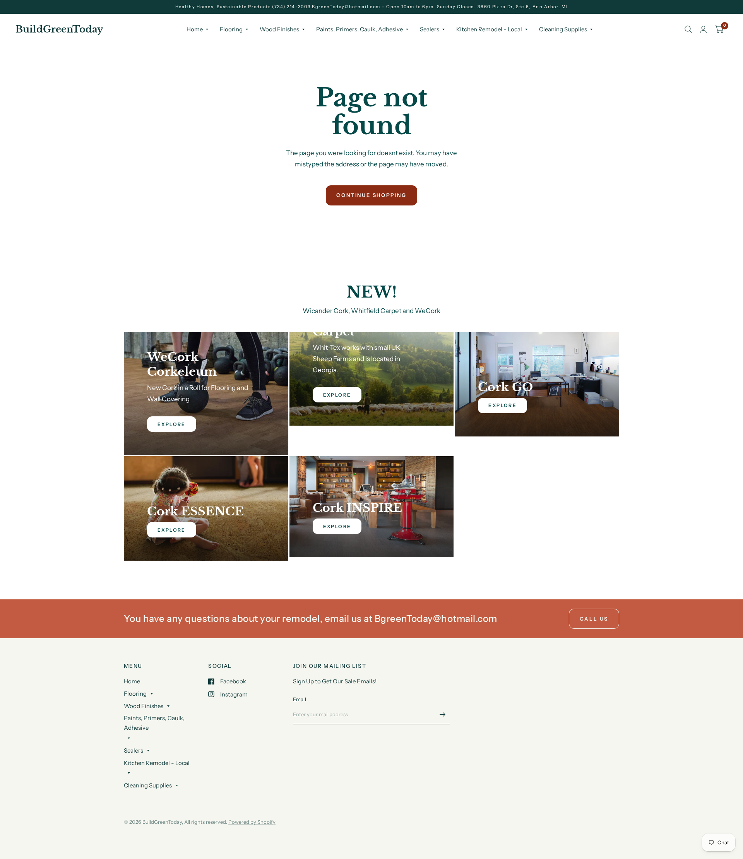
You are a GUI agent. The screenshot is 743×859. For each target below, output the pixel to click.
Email (299, 699)
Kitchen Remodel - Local (489, 29)
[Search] (688, 29)
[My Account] (703, 29)
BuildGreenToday (59, 29)
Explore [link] (172, 424)
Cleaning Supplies (563, 29)
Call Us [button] (594, 619)
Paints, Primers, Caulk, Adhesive (359, 29)
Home (195, 29)
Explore (502, 405)
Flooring (231, 29)
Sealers (429, 29)
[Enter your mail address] (442, 714)
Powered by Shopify (252, 822)
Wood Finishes (279, 29)
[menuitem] (197, 29)
